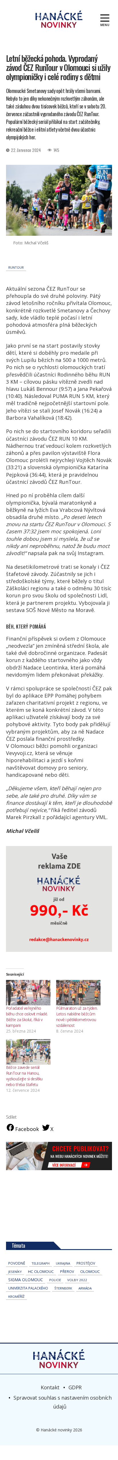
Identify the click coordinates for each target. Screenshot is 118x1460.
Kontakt (50, 1387)
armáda (85, 1288)
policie (55, 1280)
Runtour (16, 267)
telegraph (41, 1263)
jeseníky (15, 1271)
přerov (67, 1271)
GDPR (75, 1387)
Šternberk (63, 1288)
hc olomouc (41, 1271)
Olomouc (90, 1271)
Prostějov (85, 1263)
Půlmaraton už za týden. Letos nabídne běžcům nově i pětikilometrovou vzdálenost (77, 1016)
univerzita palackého (28, 1288)
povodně (16, 1263)
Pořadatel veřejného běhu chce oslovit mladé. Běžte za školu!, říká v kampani (27, 1016)
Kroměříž (16, 1296)
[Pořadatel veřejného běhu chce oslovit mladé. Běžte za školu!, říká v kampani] (28, 992)
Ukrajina (63, 1263)
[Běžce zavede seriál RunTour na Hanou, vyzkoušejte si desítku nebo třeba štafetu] (28, 1052)
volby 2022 (77, 1280)
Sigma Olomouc (25, 1279)
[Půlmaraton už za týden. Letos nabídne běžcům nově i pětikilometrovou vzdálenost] (78, 992)
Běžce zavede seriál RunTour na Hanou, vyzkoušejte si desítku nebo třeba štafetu (24, 1076)
